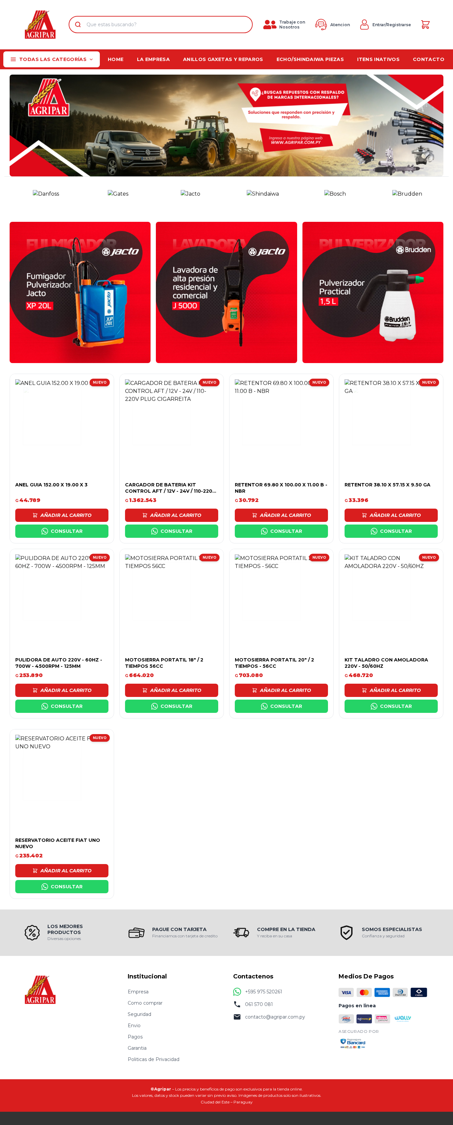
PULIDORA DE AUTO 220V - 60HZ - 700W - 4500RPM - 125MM (58, 663)
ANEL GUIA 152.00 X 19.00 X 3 (51, 485)
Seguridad (139, 1014)
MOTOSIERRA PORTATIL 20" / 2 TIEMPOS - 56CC (274, 663)
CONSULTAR (67, 531)
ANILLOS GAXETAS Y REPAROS (223, 59)
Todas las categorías (53, 59)
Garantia (137, 1048)
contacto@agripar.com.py (275, 1017)
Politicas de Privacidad (153, 1059)
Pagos (135, 1037)
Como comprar (145, 1003)
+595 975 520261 (263, 992)
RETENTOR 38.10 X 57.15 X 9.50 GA (387, 485)
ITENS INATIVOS (378, 59)
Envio (134, 1026)
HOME (115, 59)
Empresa (138, 992)
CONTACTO (428, 59)
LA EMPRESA (153, 59)
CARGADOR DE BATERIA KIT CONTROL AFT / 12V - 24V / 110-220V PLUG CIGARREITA (170, 491)
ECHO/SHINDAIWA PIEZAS (310, 59)
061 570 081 (259, 1004)
